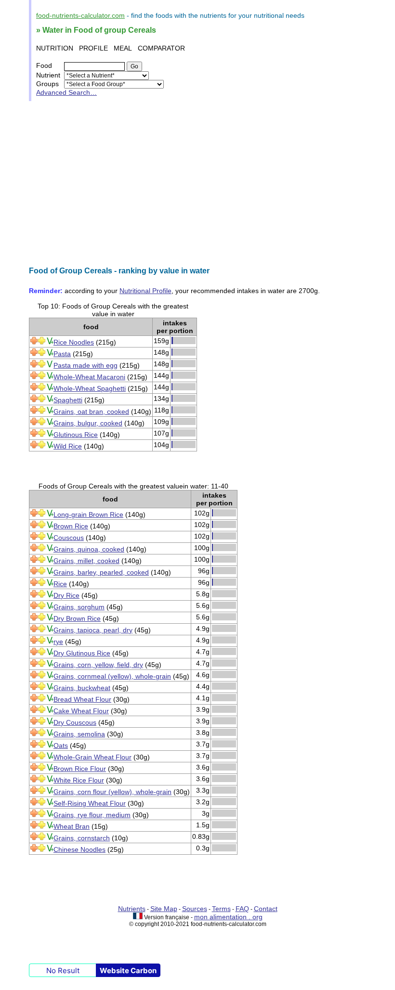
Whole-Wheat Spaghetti (89, 388)
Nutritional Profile (145, 291)
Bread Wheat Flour (82, 699)
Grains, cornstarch (81, 838)
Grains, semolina (79, 734)
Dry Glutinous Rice (81, 653)
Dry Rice (66, 595)
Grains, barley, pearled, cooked (101, 572)
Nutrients (131, 909)
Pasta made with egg (85, 365)
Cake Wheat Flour (81, 711)
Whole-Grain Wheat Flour (92, 757)
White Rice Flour (78, 780)
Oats (60, 745)
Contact (265, 909)
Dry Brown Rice (77, 618)
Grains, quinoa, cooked (88, 549)
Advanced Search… (66, 92)
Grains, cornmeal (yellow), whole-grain (112, 676)
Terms (221, 909)
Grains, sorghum (79, 607)
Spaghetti (67, 400)
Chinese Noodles (79, 849)
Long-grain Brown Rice (88, 514)
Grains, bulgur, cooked (87, 423)
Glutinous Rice (75, 434)
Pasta (62, 354)
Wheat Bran (71, 826)
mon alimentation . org (228, 917)
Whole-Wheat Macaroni (89, 377)
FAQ (242, 909)
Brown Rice (70, 526)
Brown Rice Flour (79, 768)
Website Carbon (128, 970)
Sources (194, 909)
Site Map (163, 909)
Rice (60, 584)
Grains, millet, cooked (86, 561)
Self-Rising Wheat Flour (89, 803)
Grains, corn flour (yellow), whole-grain (112, 792)
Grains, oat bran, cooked (91, 411)
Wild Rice (67, 446)
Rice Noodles (73, 342)
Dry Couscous (74, 722)
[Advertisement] (197, 183)
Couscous (68, 537)
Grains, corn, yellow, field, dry (98, 665)
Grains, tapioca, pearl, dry (92, 630)
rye (58, 641)
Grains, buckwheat (81, 688)
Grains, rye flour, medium (92, 815)
